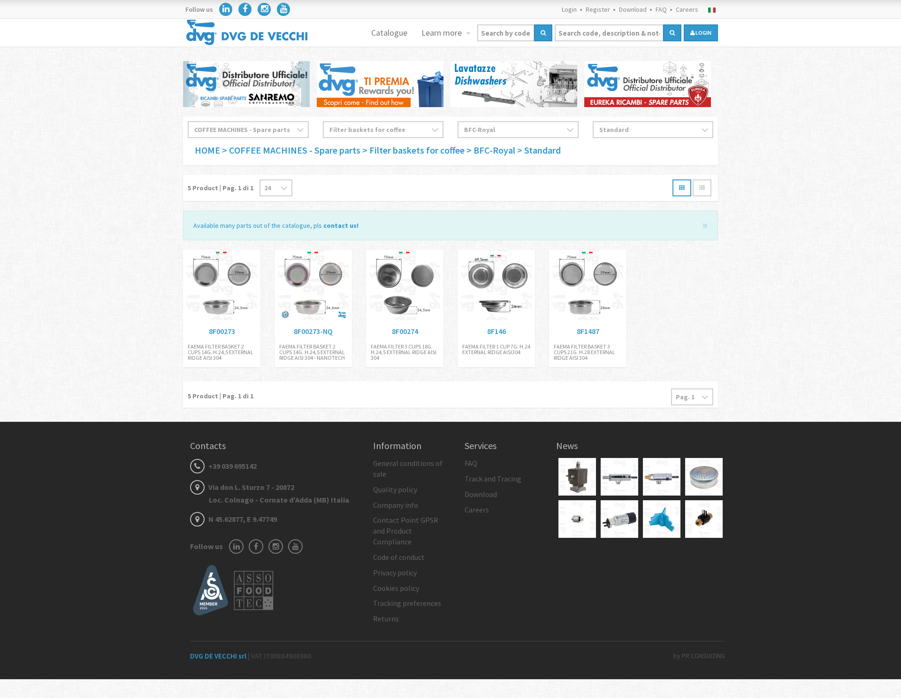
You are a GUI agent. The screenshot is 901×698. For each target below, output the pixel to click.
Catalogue (389, 32)
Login (569, 9)
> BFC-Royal (491, 150)
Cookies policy (396, 588)
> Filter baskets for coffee (414, 150)
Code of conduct (399, 557)
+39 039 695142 (232, 466)
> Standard (539, 150)
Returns (386, 618)
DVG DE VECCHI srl (219, 655)
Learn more (442, 32)
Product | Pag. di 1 (220, 188)
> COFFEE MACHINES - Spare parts (291, 150)
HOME (208, 150)
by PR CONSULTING (699, 655)
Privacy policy (395, 572)
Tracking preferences (407, 603)
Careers (687, 9)
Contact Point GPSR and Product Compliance (405, 530)
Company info (395, 505)
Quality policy (395, 489)
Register (598, 9)
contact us (340, 225)
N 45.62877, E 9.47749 (242, 519)
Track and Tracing (493, 478)
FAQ (661, 9)
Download (633, 9)
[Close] (705, 225)
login (703, 32)
